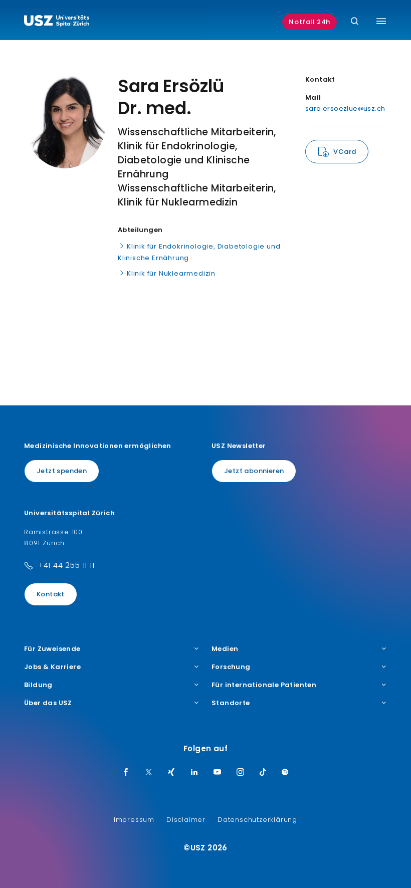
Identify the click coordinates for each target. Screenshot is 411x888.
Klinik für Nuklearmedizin (171, 273)
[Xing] (171, 772)
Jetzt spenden (62, 471)
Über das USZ (48, 703)
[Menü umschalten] (381, 21)
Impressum (134, 819)
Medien (225, 648)
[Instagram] (241, 772)
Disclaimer (186, 819)
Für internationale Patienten (264, 685)
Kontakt (51, 594)
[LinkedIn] (194, 772)
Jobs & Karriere (52, 667)
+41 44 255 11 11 (66, 565)
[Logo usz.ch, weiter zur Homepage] (56, 22)
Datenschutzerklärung (257, 819)
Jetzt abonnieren (254, 471)
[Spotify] (285, 772)
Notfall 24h (309, 22)
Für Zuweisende (52, 648)
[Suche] (354, 22)
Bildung (38, 685)
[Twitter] (149, 772)
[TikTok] (263, 772)
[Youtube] (218, 772)
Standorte (231, 703)
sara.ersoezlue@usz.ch (345, 108)
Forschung (231, 667)
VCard (344, 151)
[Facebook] (126, 772)
